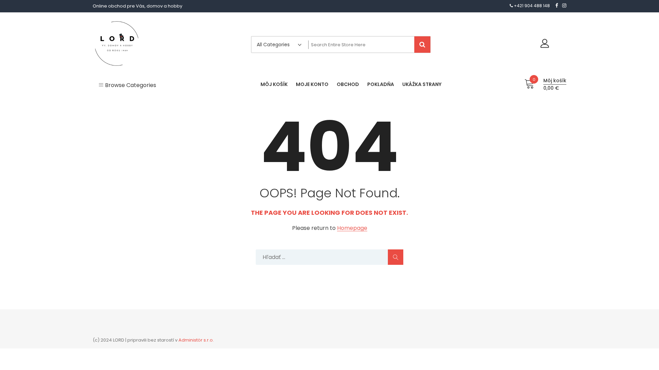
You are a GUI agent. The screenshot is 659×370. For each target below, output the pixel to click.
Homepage (352, 228)
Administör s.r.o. (196, 340)
